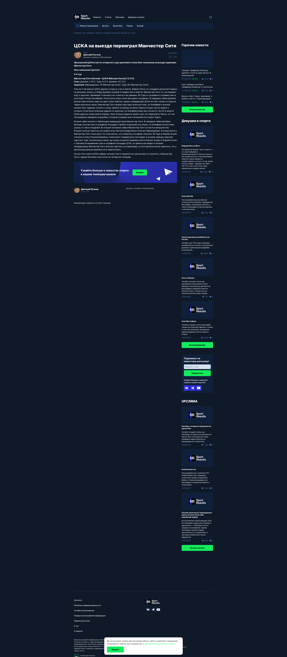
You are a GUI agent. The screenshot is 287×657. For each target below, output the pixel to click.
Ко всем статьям (197, 548)
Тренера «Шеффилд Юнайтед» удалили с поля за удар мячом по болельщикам (196, 73)
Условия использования (84, 610)
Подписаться (197, 373)
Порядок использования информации (90, 616)
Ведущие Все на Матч (191, 146)
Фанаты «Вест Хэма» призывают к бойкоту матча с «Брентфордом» (197, 97)
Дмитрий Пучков (92, 55)
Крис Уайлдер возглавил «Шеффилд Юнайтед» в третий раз (197, 85)
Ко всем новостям (197, 109)
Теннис (130, 26)
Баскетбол (118, 26)
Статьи (108, 17)
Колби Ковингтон (189, 469)
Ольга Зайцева (188, 278)
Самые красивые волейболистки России (196, 238)
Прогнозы (119, 17)
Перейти (140, 172)
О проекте (78, 631)
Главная (77, 33)
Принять (115, 649)
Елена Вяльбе (187, 196)
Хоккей (140, 26)
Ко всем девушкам (197, 345)
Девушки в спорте (136, 17)
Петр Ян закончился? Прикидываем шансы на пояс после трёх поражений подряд (197, 515)
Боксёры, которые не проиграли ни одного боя (196, 427)
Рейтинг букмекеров (89, 26)
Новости (97, 17)
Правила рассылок (82, 621)
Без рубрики (88, 33)
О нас (76, 626)
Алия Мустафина (189, 321)
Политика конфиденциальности (87, 605)
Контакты (78, 600)
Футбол (105, 26)
